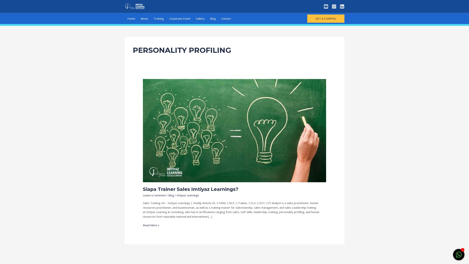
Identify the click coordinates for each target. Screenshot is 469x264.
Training (159, 18)
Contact (226, 18)
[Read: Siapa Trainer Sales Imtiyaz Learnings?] (234, 130)
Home (131, 18)
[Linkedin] (342, 6)
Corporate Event (179, 18)
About (144, 18)
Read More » (151, 225)
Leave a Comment (154, 195)
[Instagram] (334, 6)
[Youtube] (326, 6)
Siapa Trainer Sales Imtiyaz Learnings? (190, 189)
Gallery (200, 18)
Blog (213, 18)
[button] (325, 18)
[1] (459, 256)
